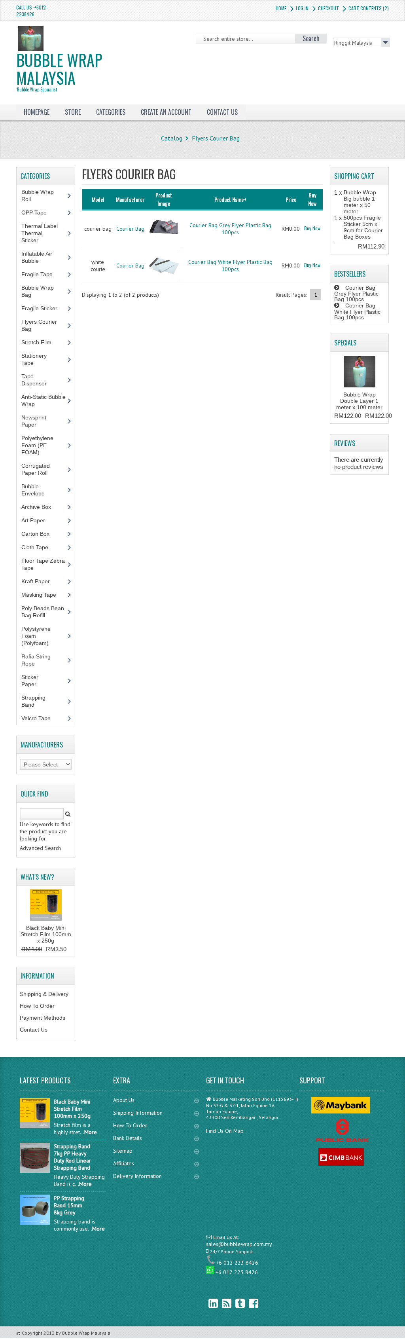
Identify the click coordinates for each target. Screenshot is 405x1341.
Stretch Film (42, 342)
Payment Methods (42, 1018)
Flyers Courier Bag (216, 138)
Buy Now (312, 228)
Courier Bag (130, 228)
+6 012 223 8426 (237, 1262)
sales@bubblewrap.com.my (239, 1244)
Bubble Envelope (37, 490)
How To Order (37, 1006)
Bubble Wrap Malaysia (59, 70)
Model (98, 199)
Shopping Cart (354, 176)
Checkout (328, 8)
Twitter (234, 1303)
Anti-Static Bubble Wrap (43, 400)
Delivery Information (137, 1176)
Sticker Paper (34, 680)
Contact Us (33, 1029)
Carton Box (41, 534)
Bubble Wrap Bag (37, 291)
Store (73, 112)
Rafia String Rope (36, 660)
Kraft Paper (40, 581)
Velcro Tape (36, 718)
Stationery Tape (34, 359)
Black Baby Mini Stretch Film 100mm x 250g (46, 934)
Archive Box (40, 507)
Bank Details (127, 1138)
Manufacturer (130, 199)
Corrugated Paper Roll (38, 469)
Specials (345, 342)
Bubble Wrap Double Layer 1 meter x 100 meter (359, 400)
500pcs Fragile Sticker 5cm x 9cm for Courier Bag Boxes (363, 227)
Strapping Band (33, 701)
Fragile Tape (41, 274)
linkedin (207, 1303)
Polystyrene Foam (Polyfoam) (39, 636)
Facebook (247, 1303)
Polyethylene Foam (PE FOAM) (37, 445)
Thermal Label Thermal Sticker (39, 233)
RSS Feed (221, 1303)
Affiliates (123, 1163)
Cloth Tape (39, 547)
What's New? (37, 877)
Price (291, 199)
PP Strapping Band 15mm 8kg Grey (69, 1205)
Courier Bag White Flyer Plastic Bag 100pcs (230, 265)
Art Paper (39, 520)
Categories (110, 112)
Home (281, 8)
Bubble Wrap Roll (37, 195)
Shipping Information (138, 1112)
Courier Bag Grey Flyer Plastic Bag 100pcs (230, 229)
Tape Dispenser (38, 380)
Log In (302, 8)
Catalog (171, 138)
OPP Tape (38, 212)
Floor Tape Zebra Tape (43, 564)
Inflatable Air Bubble (36, 257)
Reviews (344, 443)
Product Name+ (230, 199)
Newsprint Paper (33, 421)
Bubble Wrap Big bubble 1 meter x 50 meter (360, 201)
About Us (123, 1100)
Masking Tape (43, 595)
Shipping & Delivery (44, 994)
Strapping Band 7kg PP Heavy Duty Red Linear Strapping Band (72, 1157)
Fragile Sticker (43, 308)
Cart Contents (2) (368, 8)
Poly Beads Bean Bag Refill (42, 611)
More (90, 1132)
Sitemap (122, 1150)
